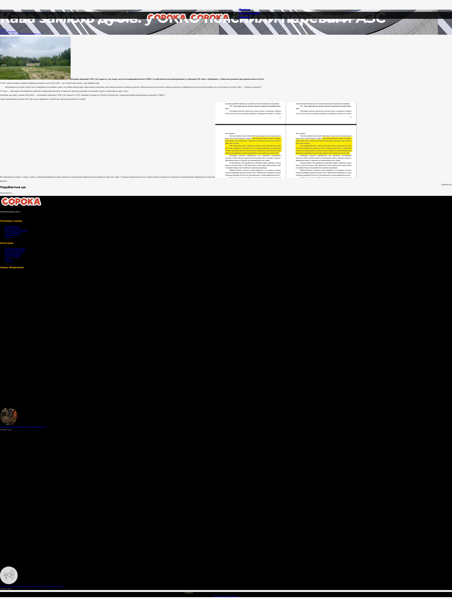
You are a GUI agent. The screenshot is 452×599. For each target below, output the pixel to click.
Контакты (9, 261)
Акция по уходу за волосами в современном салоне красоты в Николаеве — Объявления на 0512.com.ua (31, 586)
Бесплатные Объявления (14, 251)
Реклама (8, 237)
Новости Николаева (8, 31)
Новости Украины (12, 226)
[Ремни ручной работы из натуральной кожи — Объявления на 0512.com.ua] (9, 424)
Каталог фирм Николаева (15, 249)
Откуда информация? (13, 233)
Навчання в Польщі (12, 229)
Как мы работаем (11, 235)
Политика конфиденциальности (226, 596)
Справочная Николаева (14, 253)
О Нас (7, 259)
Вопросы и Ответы (12, 257)
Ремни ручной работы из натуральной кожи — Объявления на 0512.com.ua (23, 427)
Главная (3, 29)
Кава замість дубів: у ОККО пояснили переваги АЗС (21, 34)
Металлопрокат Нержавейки (16, 231)
